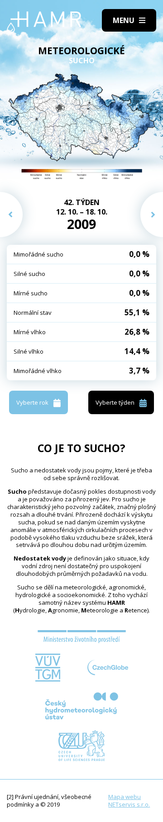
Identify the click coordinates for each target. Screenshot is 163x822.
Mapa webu (124, 797)
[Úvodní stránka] (44, 22)
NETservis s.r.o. (129, 804)
